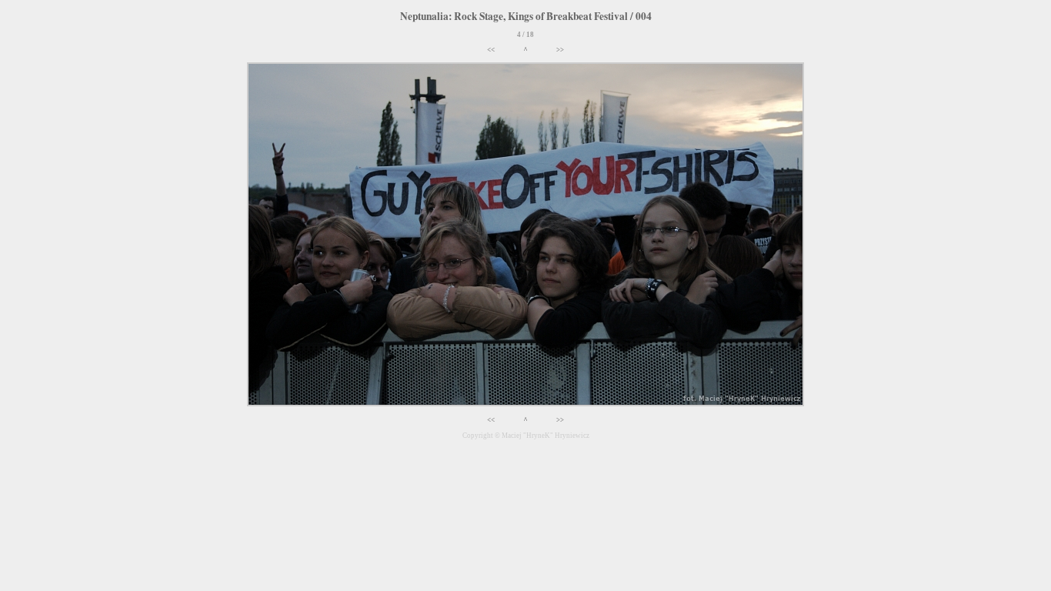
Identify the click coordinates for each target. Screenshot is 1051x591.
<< (491, 50)
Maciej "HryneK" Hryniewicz (545, 435)
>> (560, 50)
